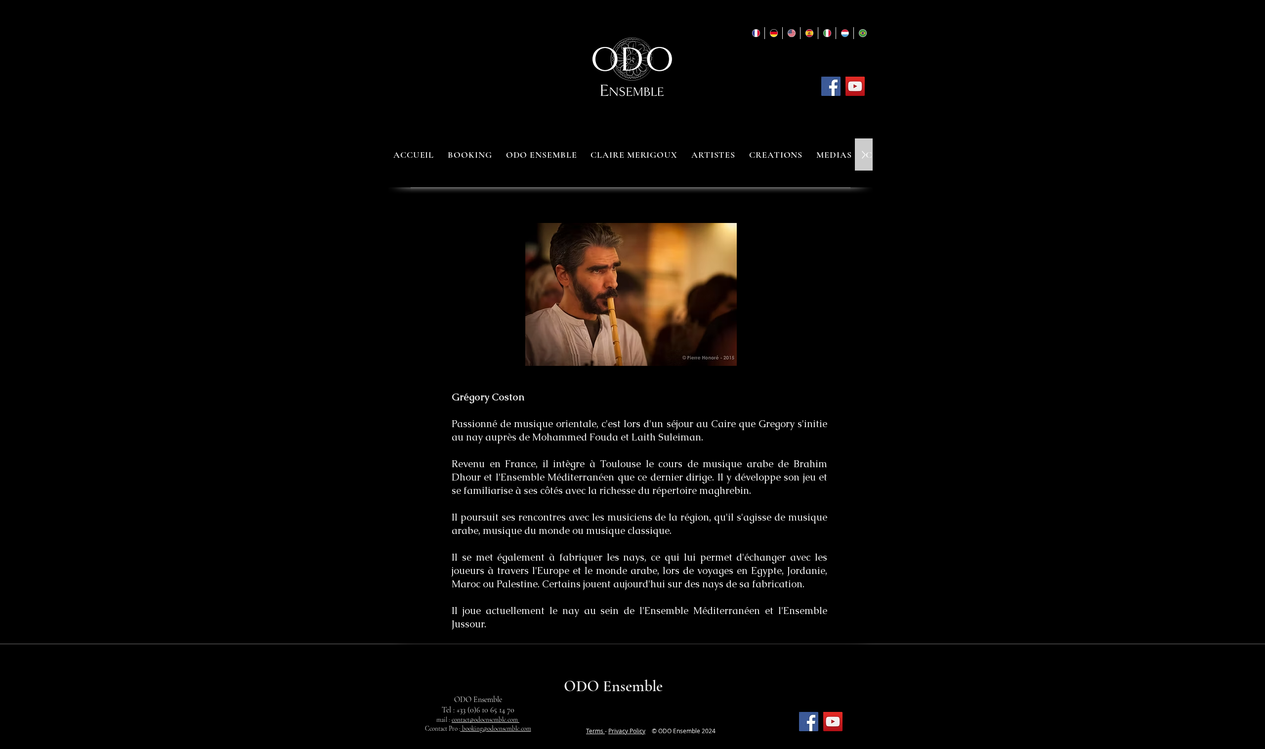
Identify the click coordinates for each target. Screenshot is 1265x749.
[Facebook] (831, 86)
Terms (595, 731)
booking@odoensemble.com (496, 729)
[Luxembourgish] (844, 33)
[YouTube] (855, 86)
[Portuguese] (862, 33)
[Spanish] (809, 33)
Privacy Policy (626, 731)
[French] (755, 33)
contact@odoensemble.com (485, 720)
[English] (791, 33)
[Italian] (827, 33)
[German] (773, 33)
